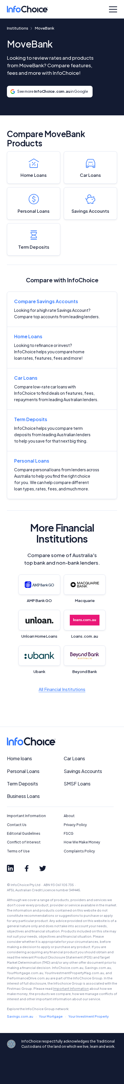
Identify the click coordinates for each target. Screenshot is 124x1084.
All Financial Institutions (62, 689)
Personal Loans (34, 211)
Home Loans (33, 175)
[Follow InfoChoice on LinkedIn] (10, 868)
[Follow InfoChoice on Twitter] (43, 868)
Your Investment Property (88, 1016)
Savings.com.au (20, 1016)
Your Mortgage (51, 1016)
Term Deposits (33, 247)
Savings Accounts (90, 211)
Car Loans (90, 175)
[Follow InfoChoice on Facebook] (26, 868)
